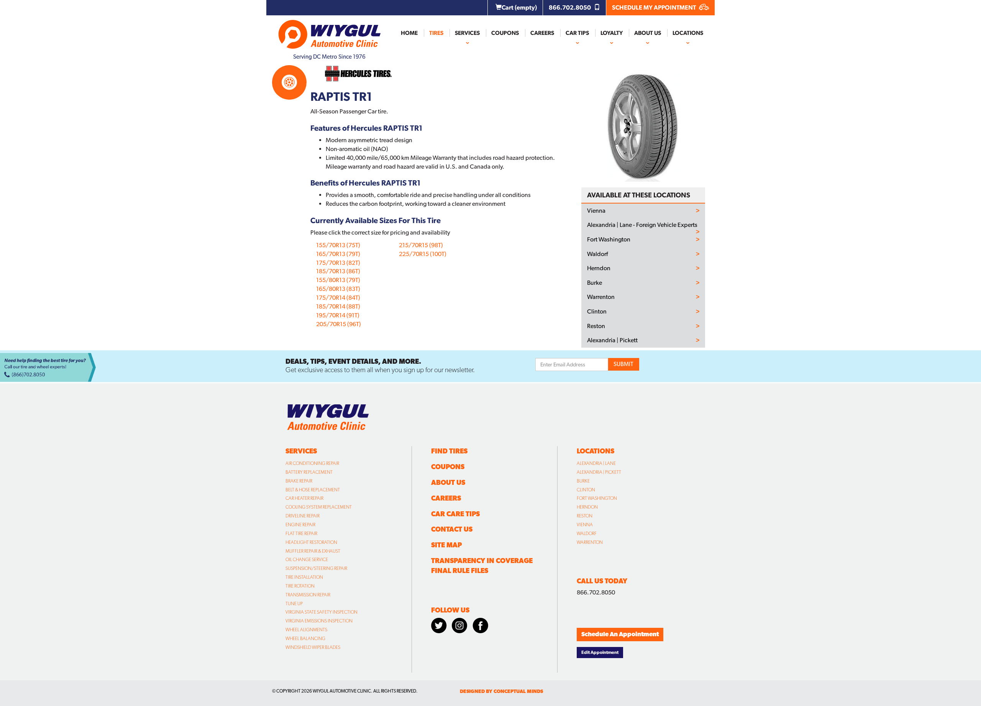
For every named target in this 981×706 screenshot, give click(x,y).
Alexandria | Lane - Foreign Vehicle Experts (642, 225)
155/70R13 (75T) (338, 245)
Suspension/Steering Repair (316, 568)
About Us (647, 33)
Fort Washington (608, 239)
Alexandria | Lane (596, 463)
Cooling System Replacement (318, 507)
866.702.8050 (570, 7)
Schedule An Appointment (620, 634)
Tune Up (294, 603)
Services (467, 33)
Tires (436, 33)
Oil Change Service (306, 559)
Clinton (597, 311)
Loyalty (611, 33)
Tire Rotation (300, 586)
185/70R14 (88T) (338, 306)
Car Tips (577, 33)
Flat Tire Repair (301, 533)
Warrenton (601, 297)
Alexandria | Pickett (612, 340)
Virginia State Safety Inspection (321, 612)
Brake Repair (298, 481)
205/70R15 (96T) (338, 324)
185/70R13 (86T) (338, 271)
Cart (519, 7)
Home (409, 33)
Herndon (598, 268)
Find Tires (449, 451)
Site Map (446, 545)
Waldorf (597, 254)
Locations (688, 33)
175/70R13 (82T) (338, 262)
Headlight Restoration (311, 542)
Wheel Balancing (305, 638)
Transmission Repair (307, 595)
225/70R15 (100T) (422, 254)
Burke (594, 282)
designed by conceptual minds (501, 691)
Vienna (596, 210)
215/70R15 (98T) (421, 245)
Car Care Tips (455, 514)
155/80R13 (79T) (338, 280)
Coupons (505, 33)
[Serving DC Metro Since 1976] (329, 31)
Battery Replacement (309, 472)
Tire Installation (304, 577)
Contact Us (451, 529)
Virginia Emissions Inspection (319, 621)
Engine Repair (300, 524)
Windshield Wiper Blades (312, 647)
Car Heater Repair (304, 498)
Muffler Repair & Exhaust (312, 551)
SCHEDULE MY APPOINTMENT (654, 7)
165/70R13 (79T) (338, 254)
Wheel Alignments (306, 629)
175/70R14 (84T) (338, 297)
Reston (596, 326)
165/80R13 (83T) (338, 288)
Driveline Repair (302, 516)
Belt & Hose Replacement (312, 490)
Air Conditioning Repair (312, 463)
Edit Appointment (599, 652)
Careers (542, 33)
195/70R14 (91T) (337, 315)
